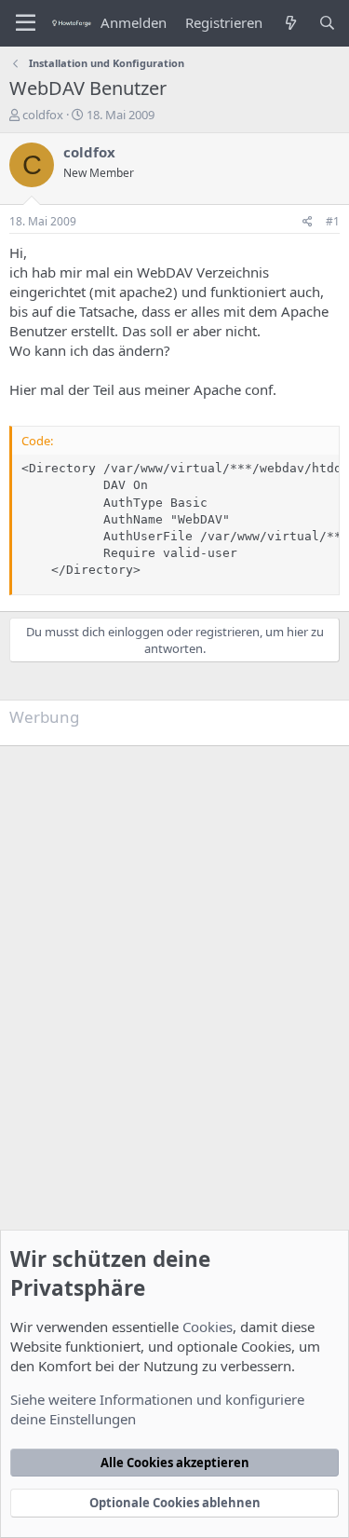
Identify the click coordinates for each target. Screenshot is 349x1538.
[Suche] (327, 23)
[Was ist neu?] (290, 23)
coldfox (42, 114)
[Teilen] (307, 222)
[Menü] (25, 23)
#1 (333, 221)
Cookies (207, 1326)
